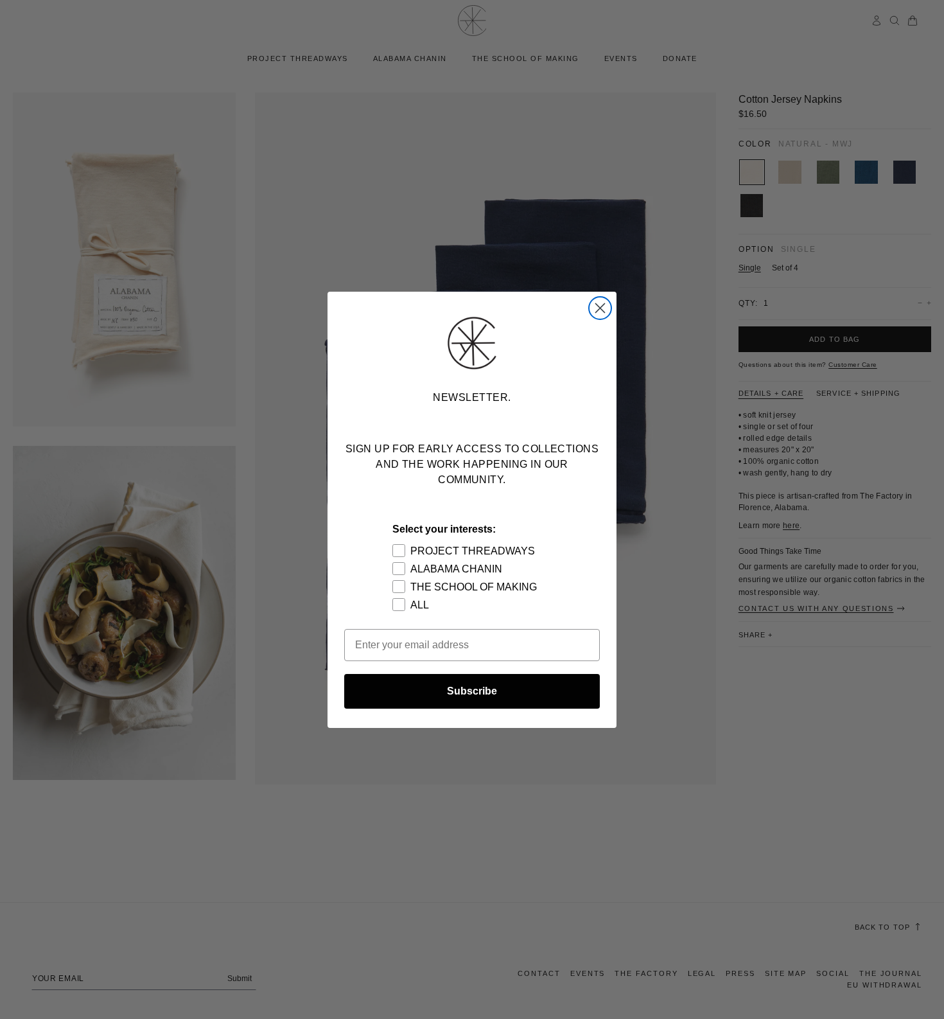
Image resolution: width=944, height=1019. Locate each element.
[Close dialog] (600, 308)
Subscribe (472, 691)
